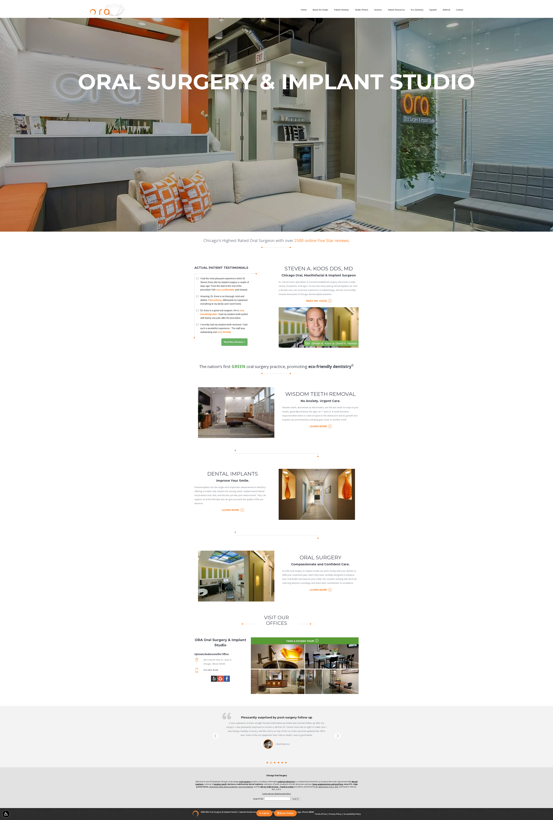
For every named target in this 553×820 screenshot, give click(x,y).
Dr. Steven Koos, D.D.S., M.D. (327, 787)
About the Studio (320, 10)
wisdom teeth (220, 784)
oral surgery (245, 781)
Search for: (258, 798)
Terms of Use (321, 814)
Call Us (265, 813)
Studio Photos (361, 10)
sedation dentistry (286, 781)
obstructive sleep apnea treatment (223, 787)
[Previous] (215, 736)
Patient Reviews (341, 10)
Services (378, 10)
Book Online (286, 813)
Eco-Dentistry (417, 10)
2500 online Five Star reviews (321, 240)
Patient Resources (396, 10)
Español (433, 10)
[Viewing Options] (6, 814)
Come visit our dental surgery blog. (276, 793)
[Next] (337, 736)
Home (304, 10)
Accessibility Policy (352, 814)
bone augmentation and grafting (328, 784)
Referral (446, 10)
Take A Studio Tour (300, 641)
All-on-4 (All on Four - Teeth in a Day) (277, 787)
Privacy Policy (335, 814)
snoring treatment (245, 787)
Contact (459, 10)
